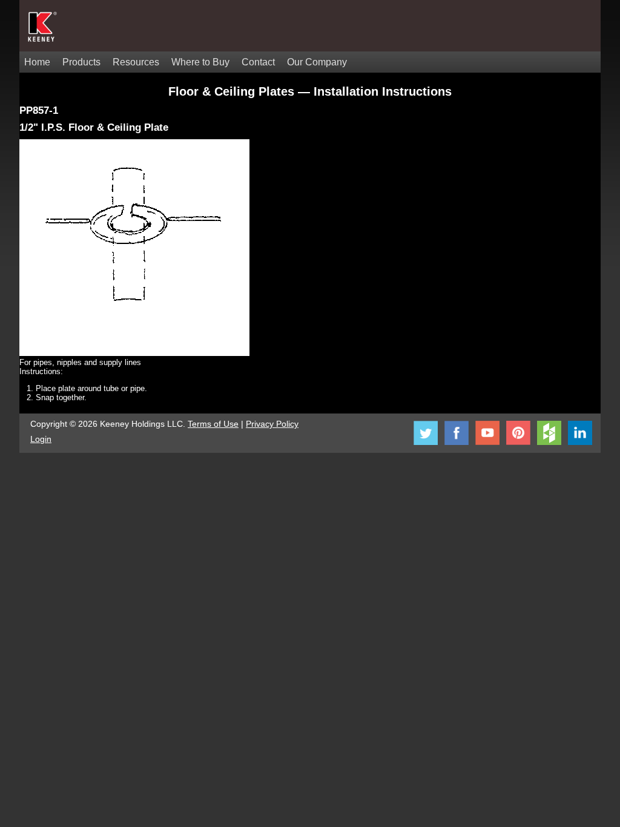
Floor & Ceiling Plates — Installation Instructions (310, 91)
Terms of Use (213, 424)
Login (40, 439)
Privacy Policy (272, 424)
